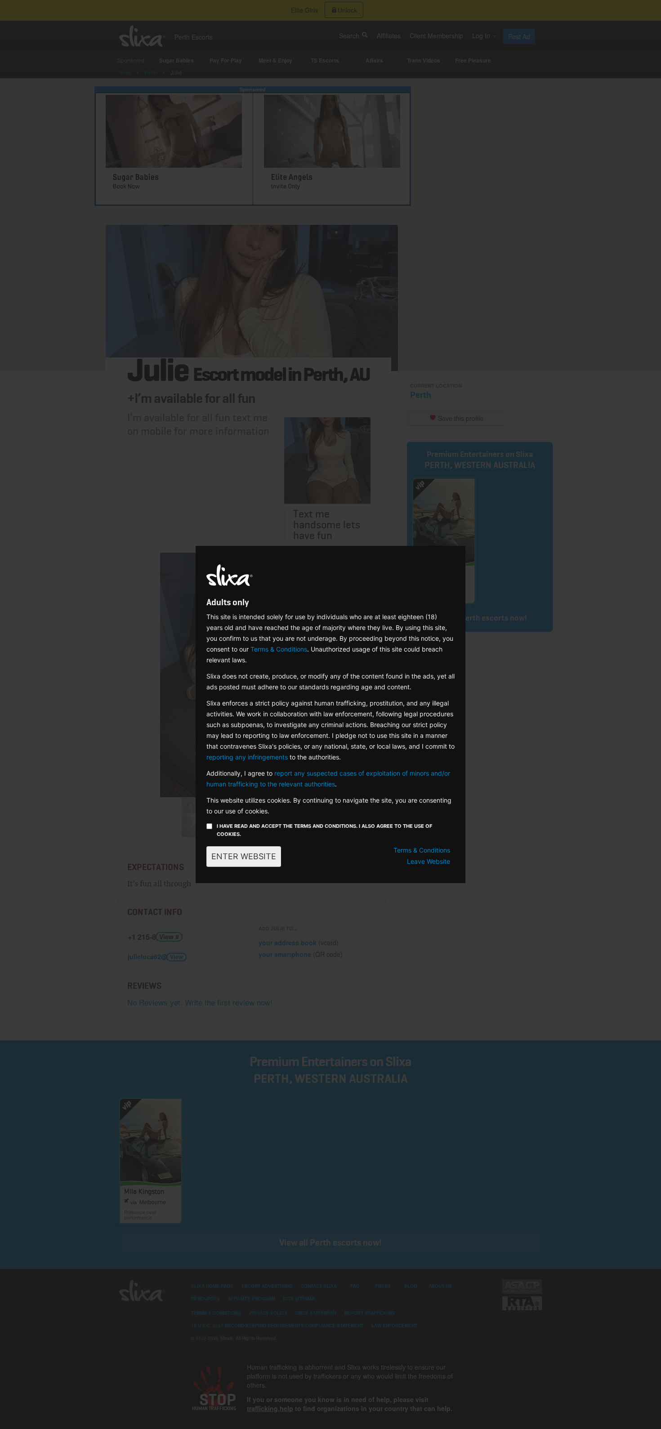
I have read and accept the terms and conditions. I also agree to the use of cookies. (324, 830)
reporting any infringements (247, 757)
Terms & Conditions (278, 649)
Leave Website (428, 861)
